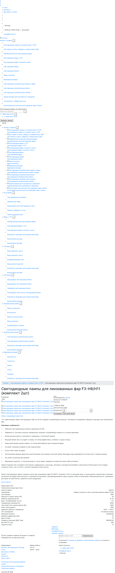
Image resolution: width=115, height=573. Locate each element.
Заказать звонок (6, 120)
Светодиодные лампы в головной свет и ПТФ (26, 383)
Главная (5, 383)
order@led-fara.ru (65, 551)
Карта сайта (5, 558)
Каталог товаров (6, 40)
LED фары (7, 246)
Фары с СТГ (8, 217)
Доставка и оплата (10, 12)
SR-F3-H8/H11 (6, 482)
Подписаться (87, 536)
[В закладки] (54, 396)
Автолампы (8, 193)
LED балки (7, 275)
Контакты (7, 10)
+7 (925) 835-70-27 (10, 116)
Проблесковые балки (11, 332)
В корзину (57, 413)
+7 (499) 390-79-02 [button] (67, 548)
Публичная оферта (8, 568)
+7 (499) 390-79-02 (7, 114)
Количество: (58, 410)
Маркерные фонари (11, 352)
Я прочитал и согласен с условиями (84, 541)
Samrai (67, 397)
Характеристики (17, 416)
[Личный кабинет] (1, 123)
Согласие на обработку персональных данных (83, 540)
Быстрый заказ (68, 413)
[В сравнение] (55, 396)
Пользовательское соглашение (12, 566)
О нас (6, 7)
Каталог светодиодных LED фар (12, 547)
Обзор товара (6, 416)
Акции (3, 554)
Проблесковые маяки (11, 303)
